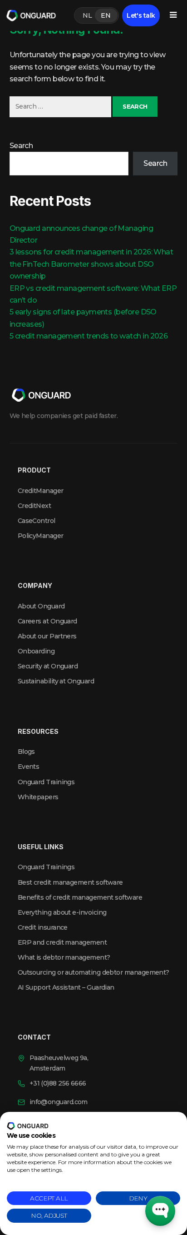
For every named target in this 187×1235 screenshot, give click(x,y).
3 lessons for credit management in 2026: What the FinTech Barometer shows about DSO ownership (91, 264)
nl (87, 15)
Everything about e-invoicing (62, 912)
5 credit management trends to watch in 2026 (89, 336)
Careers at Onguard (47, 621)
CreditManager (41, 491)
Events (28, 766)
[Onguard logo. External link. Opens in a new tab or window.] (28, 1126)
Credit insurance (43, 927)
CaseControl (36, 521)
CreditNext (34, 506)
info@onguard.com (59, 1102)
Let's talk (141, 15)
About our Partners (47, 636)
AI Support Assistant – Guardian (66, 987)
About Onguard (41, 606)
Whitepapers (38, 797)
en (105, 15)
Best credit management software (70, 882)
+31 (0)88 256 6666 (58, 1083)
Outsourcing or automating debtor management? (93, 972)
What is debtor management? (64, 957)
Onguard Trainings (46, 782)
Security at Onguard (48, 666)
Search (21, 145)
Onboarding (36, 651)
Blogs (26, 751)
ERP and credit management (62, 942)
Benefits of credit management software (80, 897)
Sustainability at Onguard (56, 681)
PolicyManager (41, 536)
